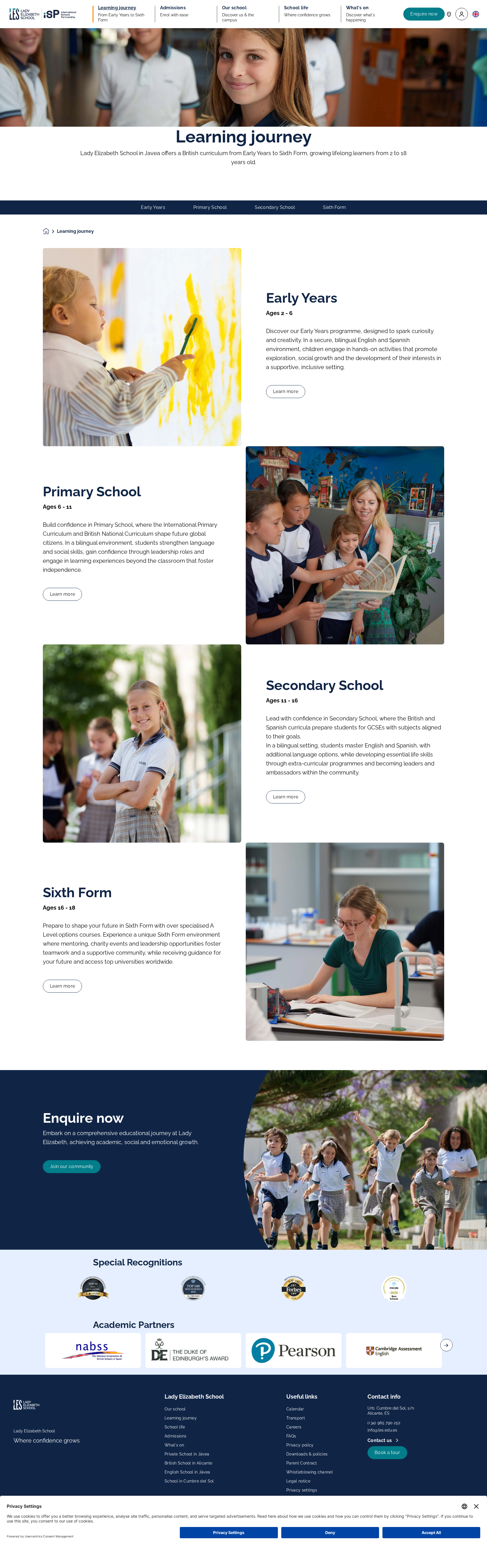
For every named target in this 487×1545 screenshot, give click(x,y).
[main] (243, 786)
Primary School (210, 207)
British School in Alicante (188, 1463)
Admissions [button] (173, 8)
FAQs (291, 1436)
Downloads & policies (306, 1454)
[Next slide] (446, 1345)
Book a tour (387, 1452)
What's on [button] (357, 8)
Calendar (295, 1409)
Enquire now (424, 14)
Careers (293, 1427)
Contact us (380, 1440)
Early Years (153, 207)
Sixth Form (334, 207)
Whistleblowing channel (309, 1472)
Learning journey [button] (117, 8)
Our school (175, 1409)
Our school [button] (234, 8)
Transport (295, 1418)
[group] (93, 1350)
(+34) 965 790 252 (384, 1423)
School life (175, 1427)
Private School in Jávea (187, 1454)
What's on (174, 1445)
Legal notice (298, 1481)
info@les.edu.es (382, 1430)
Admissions (175, 1436)
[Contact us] (449, 14)
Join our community (72, 1166)
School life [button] (296, 8)
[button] (461, 14)
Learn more (285, 391)
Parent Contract (301, 1463)
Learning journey (181, 1418)
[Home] (43, 14)
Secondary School (275, 207)
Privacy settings (301, 1490)
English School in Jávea (187, 1472)
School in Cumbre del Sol (189, 1481)
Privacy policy (299, 1445)
